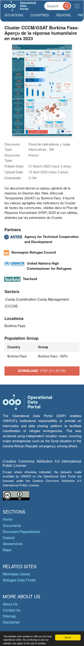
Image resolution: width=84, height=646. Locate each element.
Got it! (68, 637)
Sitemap (9, 616)
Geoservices (13, 543)
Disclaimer (11, 622)
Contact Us (11, 610)
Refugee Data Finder (19, 580)
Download (42, 370)
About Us (10, 604)
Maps (7, 549)
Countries (39, 15)
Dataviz (9, 537)
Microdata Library (16, 573)
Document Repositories (21, 531)
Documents (12, 525)
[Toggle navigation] (77, 6)
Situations (13, 15)
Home (7, 519)
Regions (63, 15)
